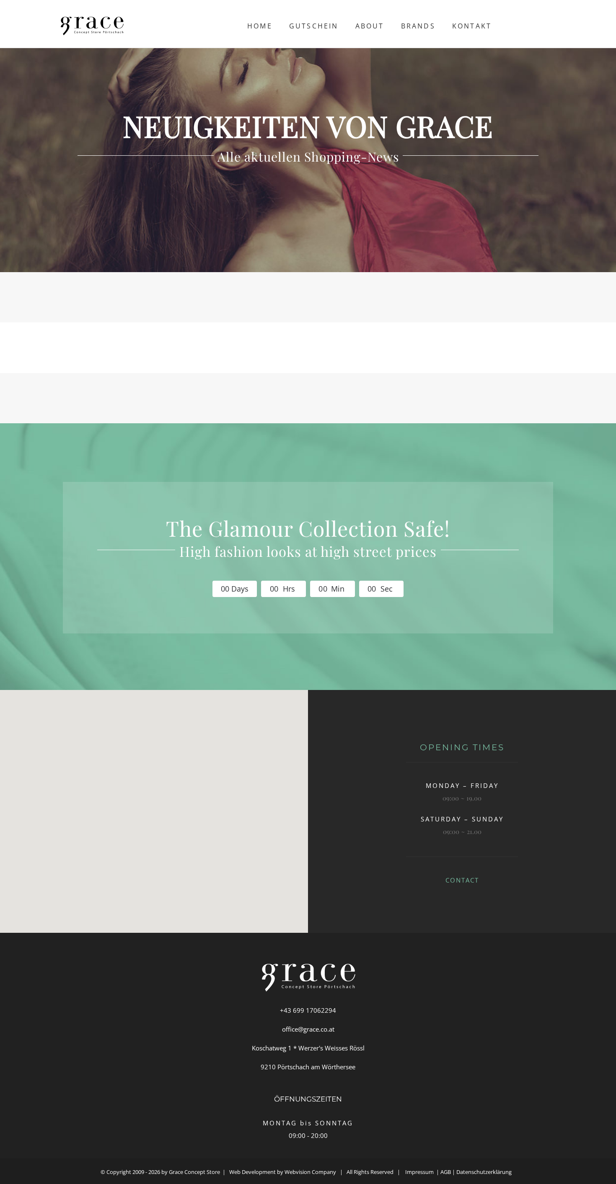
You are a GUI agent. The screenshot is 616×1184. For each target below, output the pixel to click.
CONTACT (462, 880)
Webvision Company (310, 1172)
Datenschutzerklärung (485, 1172)
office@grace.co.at (308, 1029)
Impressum (419, 1172)
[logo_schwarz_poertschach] (92, 19)
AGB (445, 1172)
